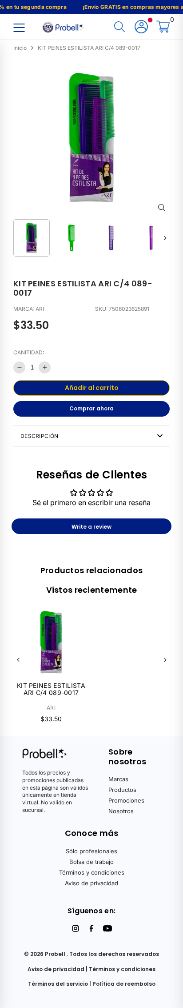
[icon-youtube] (107, 928)
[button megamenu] (18, 27)
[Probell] (64, 26)
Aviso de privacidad (91, 883)
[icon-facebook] (91, 928)
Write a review (91, 526)
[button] (165, 237)
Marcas (118, 779)
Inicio (20, 47)
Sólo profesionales (91, 851)
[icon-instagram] (76, 928)
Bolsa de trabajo (91, 861)
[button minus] (19, 367)
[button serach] (119, 27)
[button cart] (163, 27)
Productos (122, 789)
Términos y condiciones (91, 872)
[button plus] (45, 367)
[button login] (141, 27)
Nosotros (121, 811)
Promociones (126, 800)
